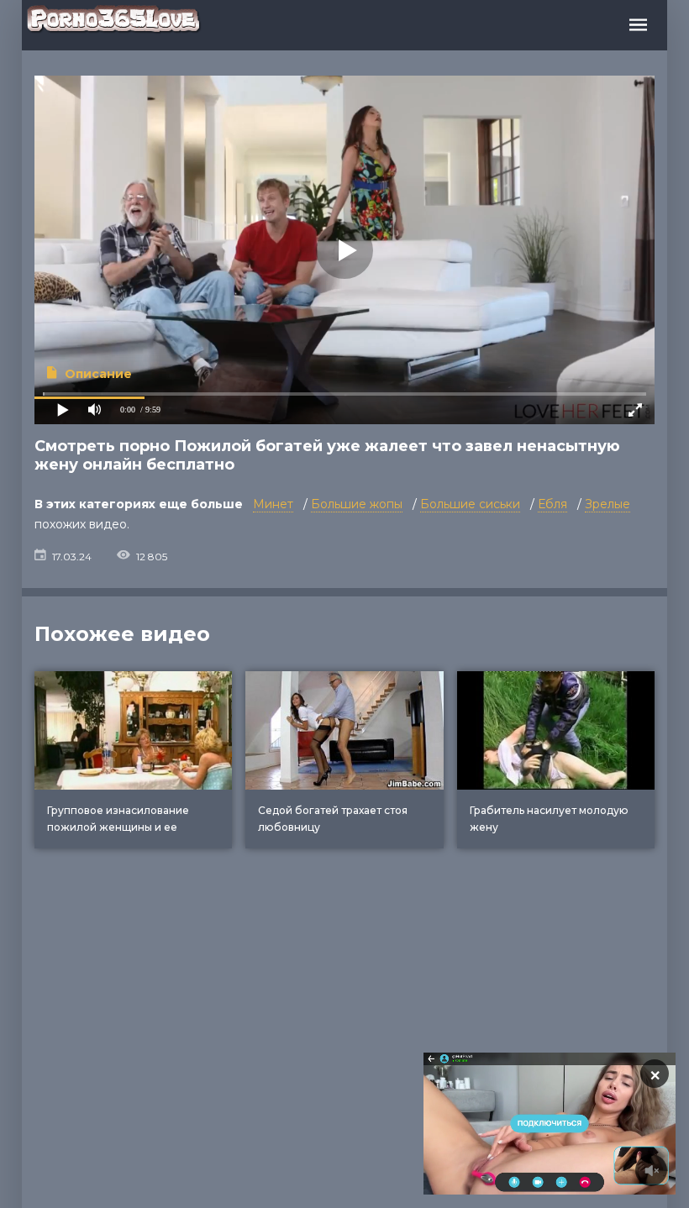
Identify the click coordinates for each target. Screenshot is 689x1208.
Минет (273, 504)
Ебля (552, 504)
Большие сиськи (470, 504)
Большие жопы (356, 504)
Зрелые (607, 504)
